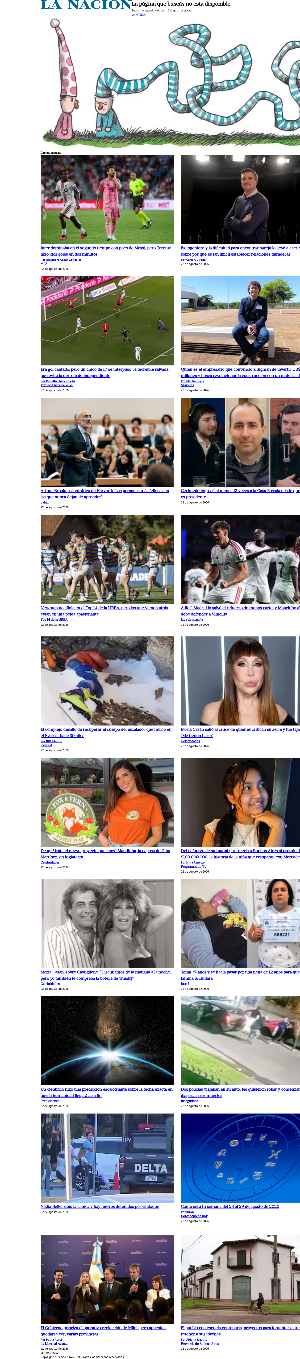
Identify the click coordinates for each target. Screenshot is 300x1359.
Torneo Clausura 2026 (57, 385)
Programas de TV (194, 867)
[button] (107, 200)
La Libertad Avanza (54, 1344)
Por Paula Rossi (51, 1339)
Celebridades (190, 741)
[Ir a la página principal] (86, 8)
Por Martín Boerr (192, 381)
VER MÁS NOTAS (50, 1353)
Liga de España (192, 620)
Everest (46, 745)
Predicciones (50, 1101)
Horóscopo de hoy (194, 1216)
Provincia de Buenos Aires (200, 1344)
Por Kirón (187, 1212)
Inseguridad (189, 1101)
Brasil (185, 984)
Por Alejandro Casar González (61, 260)
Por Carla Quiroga (193, 260)
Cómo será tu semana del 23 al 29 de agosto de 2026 (230, 1207)
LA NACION (139, 14)
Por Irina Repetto (193, 862)
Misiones (187, 385)
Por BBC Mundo (51, 741)
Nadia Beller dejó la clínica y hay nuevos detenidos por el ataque (100, 1207)
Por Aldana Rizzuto (194, 1339)
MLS (44, 264)
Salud (45, 502)
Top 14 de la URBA (54, 620)
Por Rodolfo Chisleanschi (58, 381)
